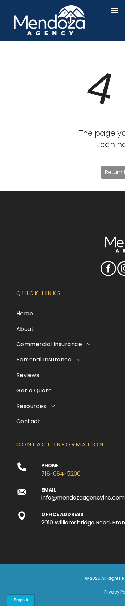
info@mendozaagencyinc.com (83, 498)
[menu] (115, 10)
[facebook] (108, 269)
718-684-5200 (61, 474)
